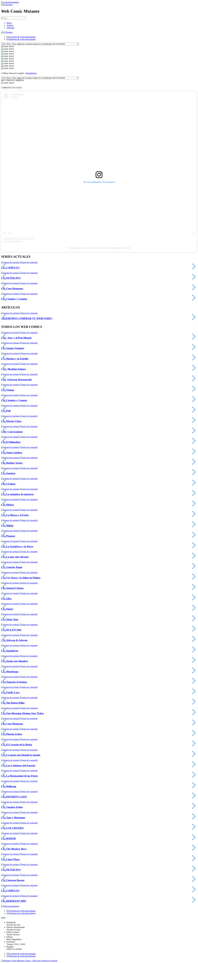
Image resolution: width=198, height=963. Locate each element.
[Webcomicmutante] (10, 2)
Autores (9, 25)
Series (9, 23)
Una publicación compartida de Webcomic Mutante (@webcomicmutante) (99, 248)
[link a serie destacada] (10, 262)
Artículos (10, 28)
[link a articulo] (10, 313)
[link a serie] (10, 332)
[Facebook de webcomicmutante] (21, 37)
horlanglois (32, 73)
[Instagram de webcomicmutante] (21, 39)
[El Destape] (7, 5)
